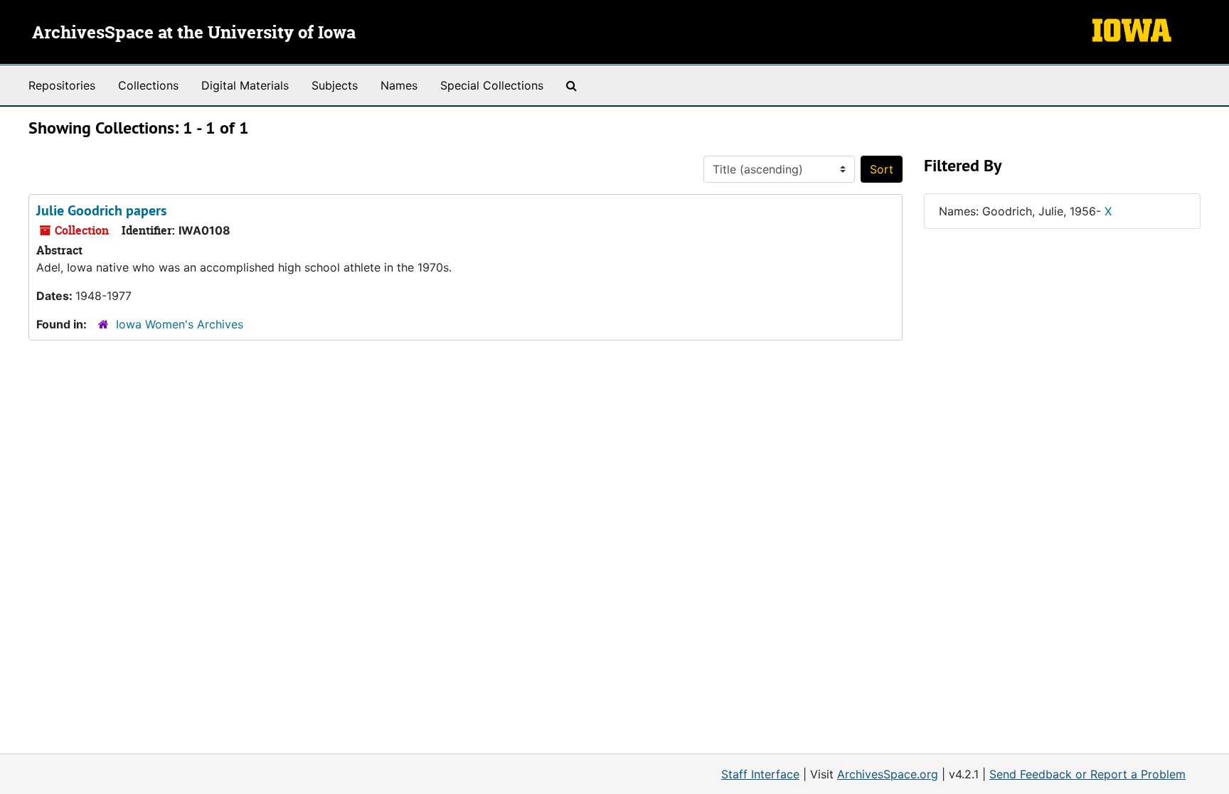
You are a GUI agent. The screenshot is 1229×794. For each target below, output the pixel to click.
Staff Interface (760, 774)
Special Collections (491, 85)
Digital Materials (245, 85)
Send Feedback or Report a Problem (1087, 774)
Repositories (61, 85)
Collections (148, 85)
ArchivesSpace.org (887, 774)
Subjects (335, 85)
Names (399, 85)
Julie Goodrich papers (101, 210)
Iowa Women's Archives (179, 324)
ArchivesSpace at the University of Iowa (194, 33)
